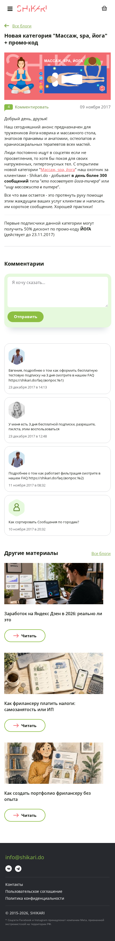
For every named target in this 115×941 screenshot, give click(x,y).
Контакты (14, 884)
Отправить (25, 316)
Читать (28, 635)
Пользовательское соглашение (33, 891)
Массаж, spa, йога (58, 169)
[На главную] (32, 8)
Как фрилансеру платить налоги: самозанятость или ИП (39, 706)
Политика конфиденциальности (34, 898)
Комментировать (32, 106)
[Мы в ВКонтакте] (8, 868)
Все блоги (22, 26)
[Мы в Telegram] (18, 868)
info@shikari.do (24, 857)
